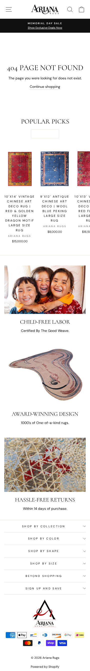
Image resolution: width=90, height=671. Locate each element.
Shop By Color (44, 538)
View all (45, 134)
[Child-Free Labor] (45, 290)
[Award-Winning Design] (45, 376)
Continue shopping (45, 86)
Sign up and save (44, 588)
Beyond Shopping (44, 576)
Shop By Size (43, 563)
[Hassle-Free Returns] (45, 465)
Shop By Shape (43, 551)
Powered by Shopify (45, 667)
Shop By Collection (44, 526)
